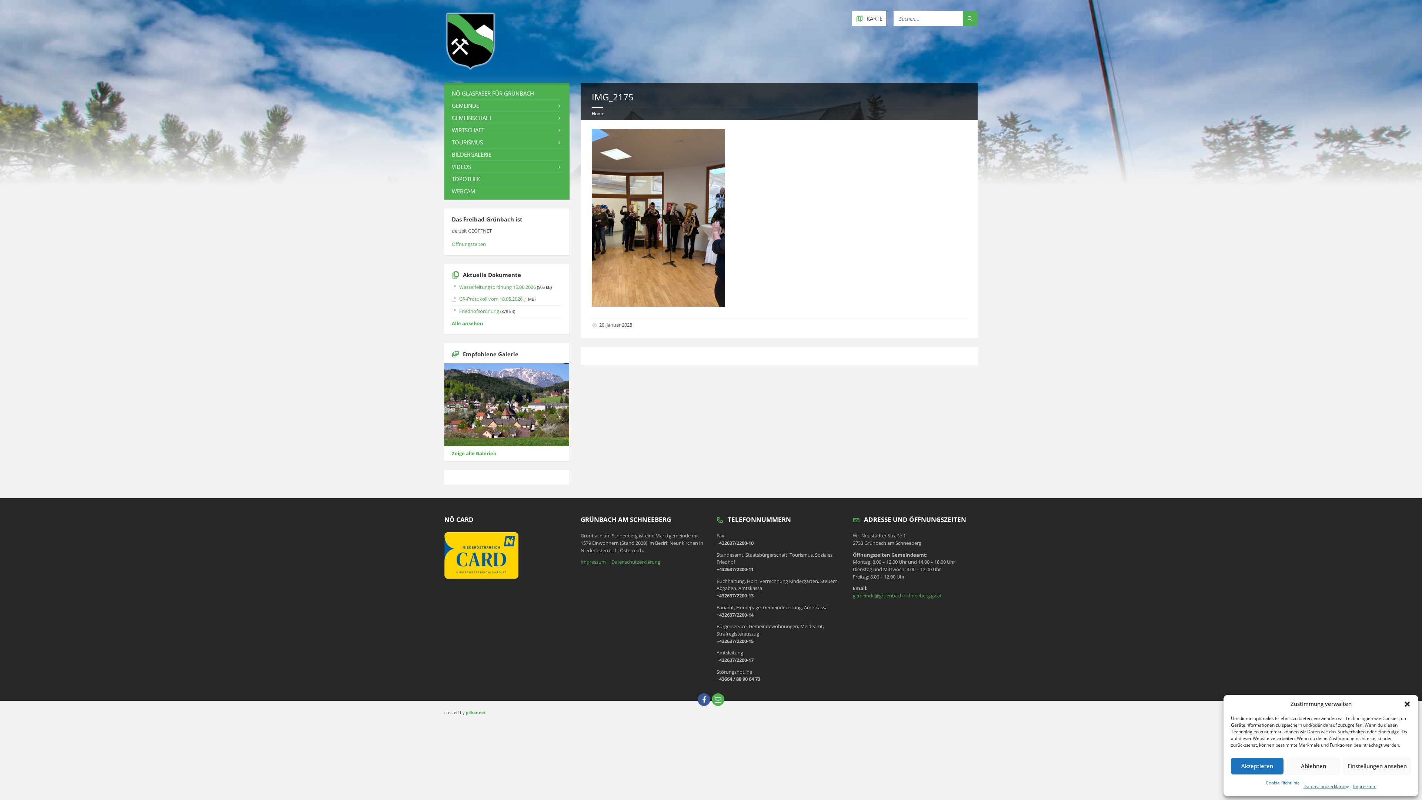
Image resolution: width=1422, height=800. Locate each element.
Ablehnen (1313, 766)
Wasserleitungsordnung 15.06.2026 (497, 287)
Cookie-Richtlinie (1283, 783)
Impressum (1364, 786)
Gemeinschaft (472, 117)
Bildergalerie (471, 154)
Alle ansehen (467, 323)
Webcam (463, 191)
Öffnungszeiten (469, 244)
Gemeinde (465, 105)
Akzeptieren (1257, 766)
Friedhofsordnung (479, 311)
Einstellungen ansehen (1377, 766)
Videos (461, 166)
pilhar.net (476, 712)
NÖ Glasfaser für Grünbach (493, 93)
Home (598, 113)
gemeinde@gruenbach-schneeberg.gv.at (897, 595)
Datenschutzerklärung (1326, 786)
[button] (1407, 704)
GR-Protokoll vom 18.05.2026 (491, 299)
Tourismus (467, 142)
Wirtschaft (468, 130)
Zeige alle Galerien (474, 453)
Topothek (466, 179)
